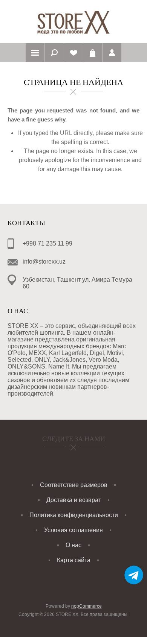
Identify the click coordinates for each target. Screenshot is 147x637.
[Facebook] (63, 460)
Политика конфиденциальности (73, 515)
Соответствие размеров (73, 485)
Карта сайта (73, 560)
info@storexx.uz (44, 261)
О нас (73, 545)
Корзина (92, 52)
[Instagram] (83, 460)
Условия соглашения (73, 530)
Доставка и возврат (73, 500)
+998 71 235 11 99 (47, 243)
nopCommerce (86, 606)
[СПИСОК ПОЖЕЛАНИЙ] (73, 52)
